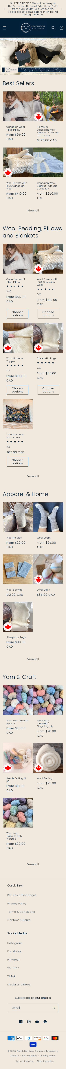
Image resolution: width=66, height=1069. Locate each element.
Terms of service (25, 1061)
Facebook (14, 951)
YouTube (13, 968)
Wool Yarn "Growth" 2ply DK (17, 722)
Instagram (14, 943)
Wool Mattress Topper (14, 360)
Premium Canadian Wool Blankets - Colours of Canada (48, 131)
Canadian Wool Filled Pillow (15, 128)
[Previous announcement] (4, 9)
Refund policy (29, 1055)
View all (33, 210)
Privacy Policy (16, 903)
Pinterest (13, 959)
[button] (5, 28)
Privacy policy (48, 1055)
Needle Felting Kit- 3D (17, 780)
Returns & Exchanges (21, 895)
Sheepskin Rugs (46, 358)
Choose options (18, 313)
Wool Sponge (14, 589)
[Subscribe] (54, 1008)
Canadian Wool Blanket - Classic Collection (47, 186)
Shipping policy (45, 1061)
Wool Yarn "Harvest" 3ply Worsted (14, 836)
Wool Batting (44, 778)
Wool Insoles (14, 537)
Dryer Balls (43, 589)
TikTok (11, 976)
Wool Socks (44, 537)
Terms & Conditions (21, 912)
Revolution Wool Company (31, 1051)
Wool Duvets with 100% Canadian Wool (16, 186)
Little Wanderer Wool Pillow (15, 436)
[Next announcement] (62, 9)
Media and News (18, 984)
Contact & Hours (19, 920)
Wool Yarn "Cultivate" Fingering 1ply (45, 723)
